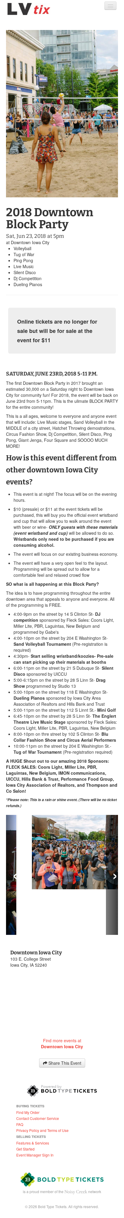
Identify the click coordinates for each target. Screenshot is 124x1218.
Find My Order (27, 1066)
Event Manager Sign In (35, 1109)
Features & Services (32, 1097)
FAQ (19, 1078)
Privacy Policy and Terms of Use (42, 1084)
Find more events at (62, 998)
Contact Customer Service (37, 1072)
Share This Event (64, 1017)
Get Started (25, 1103)
